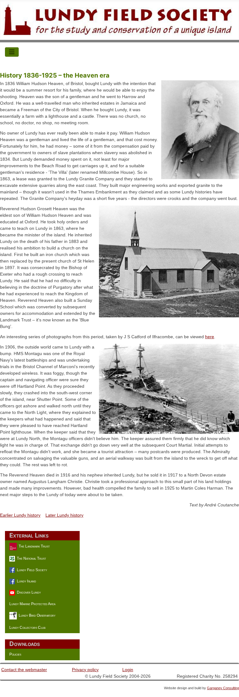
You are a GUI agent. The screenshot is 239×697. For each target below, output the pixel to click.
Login (127, 669)
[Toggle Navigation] (12, 52)
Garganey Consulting (223, 688)
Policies (15, 654)
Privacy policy (85, 669)
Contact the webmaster (24, 669)
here (209, 336)
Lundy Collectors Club (27, 627)
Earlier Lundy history (20, 515)
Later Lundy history (64, 515)
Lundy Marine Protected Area (32, 604)
